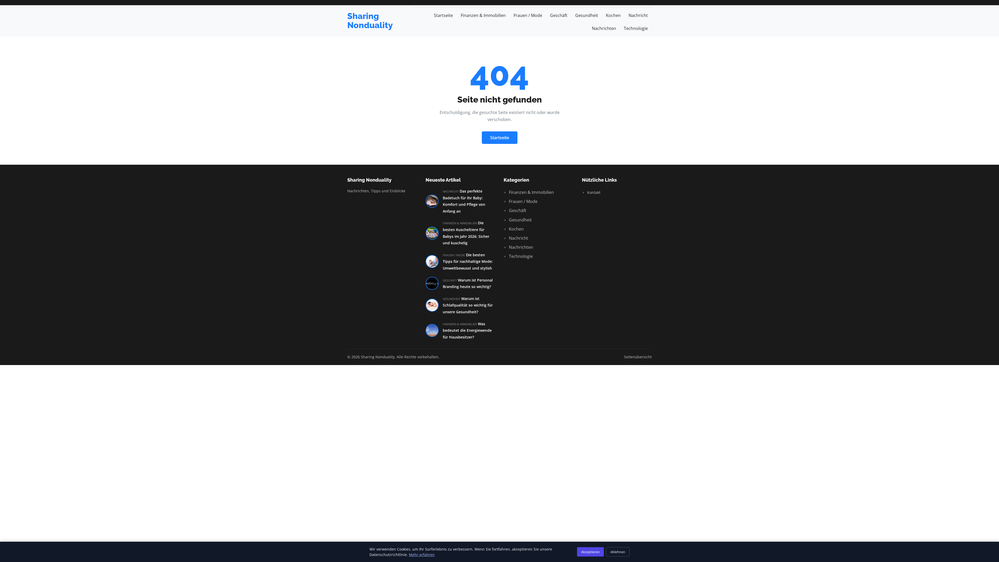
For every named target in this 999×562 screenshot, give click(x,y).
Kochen (613, 15)
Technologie (636, 28)
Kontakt (593, 192)
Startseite (443, 15)
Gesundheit (586, 15)
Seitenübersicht (638, 356)
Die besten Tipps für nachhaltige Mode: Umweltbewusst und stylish (468, 261)
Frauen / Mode (528, 15)
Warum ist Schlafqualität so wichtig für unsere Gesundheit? (468, 305)
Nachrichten (604, 28)
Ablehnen (617, 552)
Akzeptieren (590, 552)
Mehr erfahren (422, 554)
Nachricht (638, 15)
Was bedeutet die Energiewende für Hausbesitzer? (467, 330)
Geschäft (558, 15)
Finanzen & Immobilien (483, 15)
